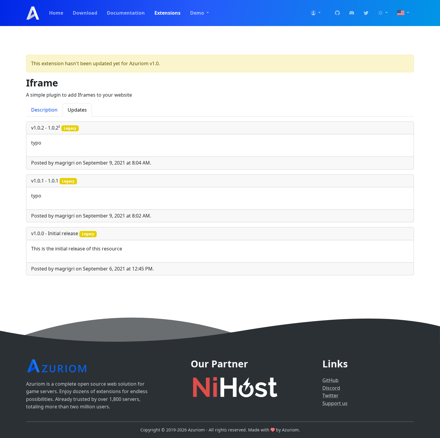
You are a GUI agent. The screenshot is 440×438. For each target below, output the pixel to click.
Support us (335, 403)
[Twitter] (366, 13)
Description (44, 110)
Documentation (126, 13)
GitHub (330, 380)
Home (56, 13)
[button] (315, 13)
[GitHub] (337, 13)
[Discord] (352, 13)
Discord (331, 388)
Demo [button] (197, 13)
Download (85, 13)
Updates (77, 110)
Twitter (330, 395)
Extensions (167, 13)
